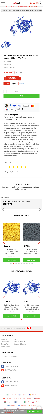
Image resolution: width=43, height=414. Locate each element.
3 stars (18, 167)
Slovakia (12, 405)
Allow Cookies (34, 411)
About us (4, 339)
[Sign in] (34, 3)
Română (34, 395)
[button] (10, 263)
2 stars (14, 167)
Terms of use (5, 344)
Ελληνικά (23, 395)
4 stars (22, 167)
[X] (1, 410)
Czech (38, 398)
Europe (19, 402)
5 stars (26, 167)
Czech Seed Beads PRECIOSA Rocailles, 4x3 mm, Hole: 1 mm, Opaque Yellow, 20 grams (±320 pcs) (11, 251)
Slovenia (23, 405)
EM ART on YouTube (11, 370)
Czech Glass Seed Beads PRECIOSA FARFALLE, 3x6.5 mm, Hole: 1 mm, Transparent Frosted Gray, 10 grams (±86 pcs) (31, 251)
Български (12, 395)
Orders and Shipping (20, 344)
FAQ (15, 339)
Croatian (28, 398)
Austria (18, 398)
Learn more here (9, 412)
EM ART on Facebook (11, 366)
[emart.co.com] (13, 3)
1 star (10, 167)
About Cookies (5, 346)
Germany (8, 398)
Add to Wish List (10, 67)
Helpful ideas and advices (9, 356)
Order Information (19, 342)
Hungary (9, 402)
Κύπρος (33, 405)
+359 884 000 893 (32, 6)
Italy (28, 402)
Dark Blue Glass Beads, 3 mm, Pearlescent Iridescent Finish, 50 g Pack (11, 307)
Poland (37, 402)
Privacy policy (5, 342)
